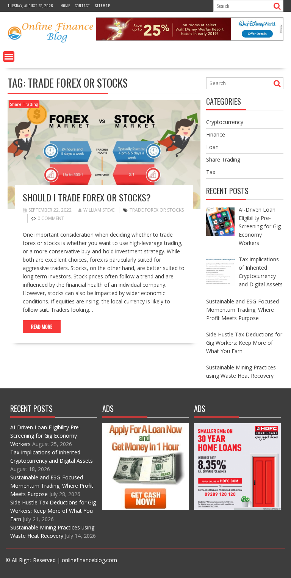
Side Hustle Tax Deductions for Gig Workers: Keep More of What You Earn (53, 511)
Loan (212, 147)
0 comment (51, 218)
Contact (82, 5)
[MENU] (8, 56)
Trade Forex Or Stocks (157, 210)
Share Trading (24, 104)
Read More (41, 326)
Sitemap (102, 5)
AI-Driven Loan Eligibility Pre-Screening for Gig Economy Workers (45, 436)
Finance (215, 134)
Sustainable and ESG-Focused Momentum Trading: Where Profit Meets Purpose (51, 486)
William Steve (98, 210)
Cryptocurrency (224, 122)
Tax (210, 172)
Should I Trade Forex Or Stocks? (87, 197)
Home (65, 5)
